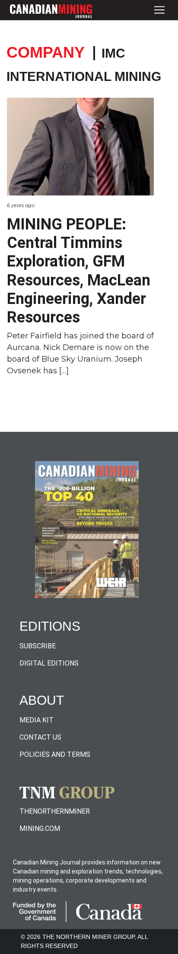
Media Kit (36, 720)
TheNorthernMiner (54, 811)
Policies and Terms (54, 754)
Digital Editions (49, 663)
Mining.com (39, 828)
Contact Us (40, 737)
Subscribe (37, 646)
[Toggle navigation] (159, 10)
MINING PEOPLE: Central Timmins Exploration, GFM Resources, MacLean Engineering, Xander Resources (78, 270)
